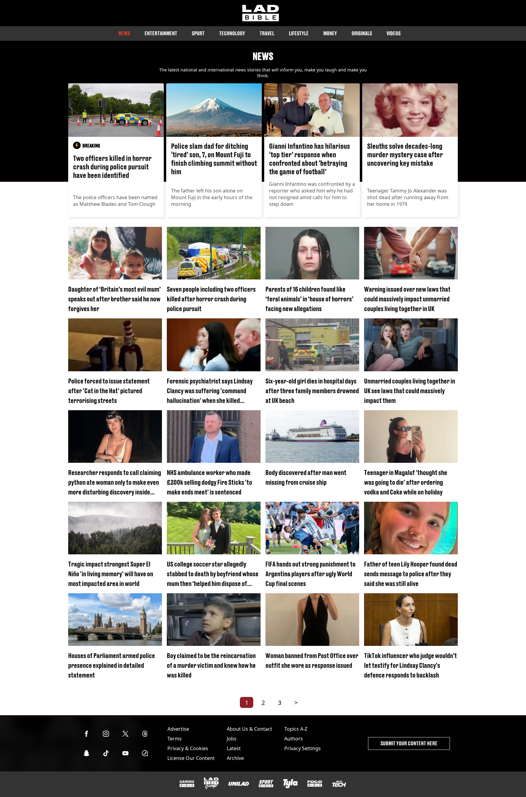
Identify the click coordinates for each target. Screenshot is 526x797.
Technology (232, 33)
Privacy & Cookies (187, 748)
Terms (174, 738)
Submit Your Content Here (408, 743)
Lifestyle (299, 33)
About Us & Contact (249, 729)
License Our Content (191, 758)
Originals (362, 33)
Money (330, 33)
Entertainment (161, 33)
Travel (267, 33)
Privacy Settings (302, 748)
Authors (293, 738)
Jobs (232, 738)
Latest (234, 748)
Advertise (178, 729)
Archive (235, 758)
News (124, 33)
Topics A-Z (295, 729)
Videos (394, 33)
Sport (198, 33)
